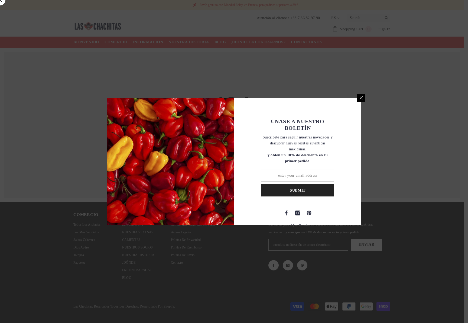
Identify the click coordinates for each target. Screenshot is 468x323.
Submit (298, 190)
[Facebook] (286, 213)
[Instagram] (297, 213)
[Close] (361, 98)
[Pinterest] (309, 213)
